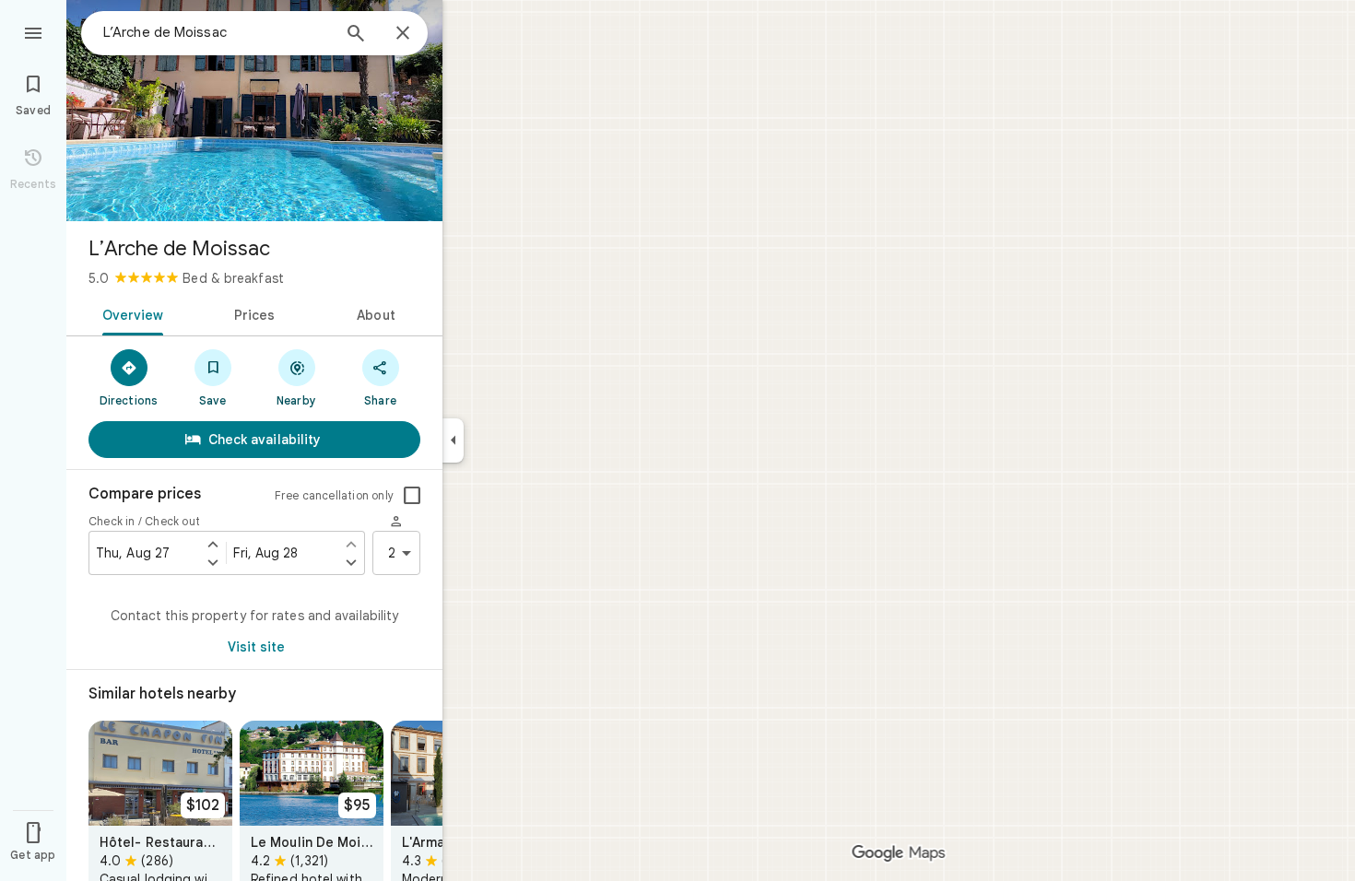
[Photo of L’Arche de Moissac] (254, 110)
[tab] (129, 313)
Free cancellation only (334, 495)
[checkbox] (412, 496)
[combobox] (216, 32)
